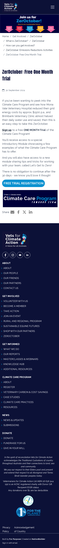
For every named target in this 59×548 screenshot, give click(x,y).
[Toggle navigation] (52, 7)
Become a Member (14, 306)
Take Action (11, 311)
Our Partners (12, 283)
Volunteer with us (15, 301)
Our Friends (11, 278)
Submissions (11, 425)
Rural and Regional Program (22, 321)
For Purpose (15, 539)
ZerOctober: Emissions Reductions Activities (29, 50)
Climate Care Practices (18, 402)
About (7, 268)
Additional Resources (17, 369)
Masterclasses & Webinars (20, 359)
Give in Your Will (14, 448)
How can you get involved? (20, 45)
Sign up (7, 129)
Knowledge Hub (13, 364)
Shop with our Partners (19, 331)
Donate (8, 438)
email (15, 543)
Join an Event (12, 316)
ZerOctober (36, 36)
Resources (10, 407)
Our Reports (11, 354)
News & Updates (13, 420)
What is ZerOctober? (17, 41)
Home (5, 36)
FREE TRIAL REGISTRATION (23, 183)
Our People (10, 273)
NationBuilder (38, 539)
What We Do (11, 349)
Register (9, 387)
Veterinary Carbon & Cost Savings (25, 392)
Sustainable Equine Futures (21, 326)
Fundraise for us (14, 443)
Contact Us (10, 288)
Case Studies (11, 397)
